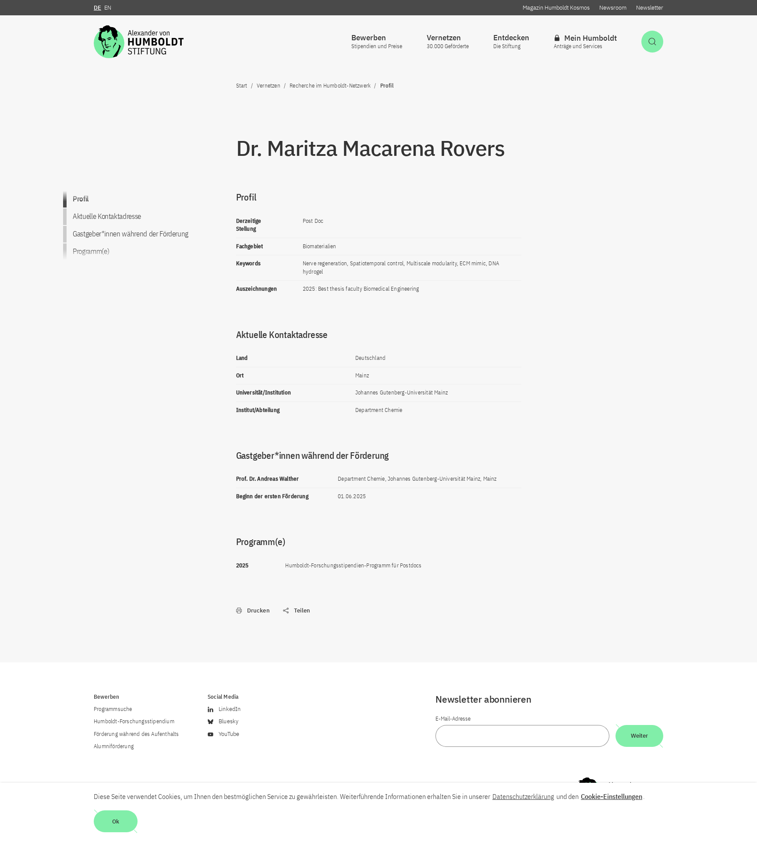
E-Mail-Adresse (452, 718)
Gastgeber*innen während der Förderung (130, 234)
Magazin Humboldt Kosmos (556, 7)
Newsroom (612, 7)
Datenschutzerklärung (523, 796)
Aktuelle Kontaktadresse (107, 216)
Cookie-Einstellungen (611, 796)
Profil (80, 199)
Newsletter (649, 7)
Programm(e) (91, 251)
